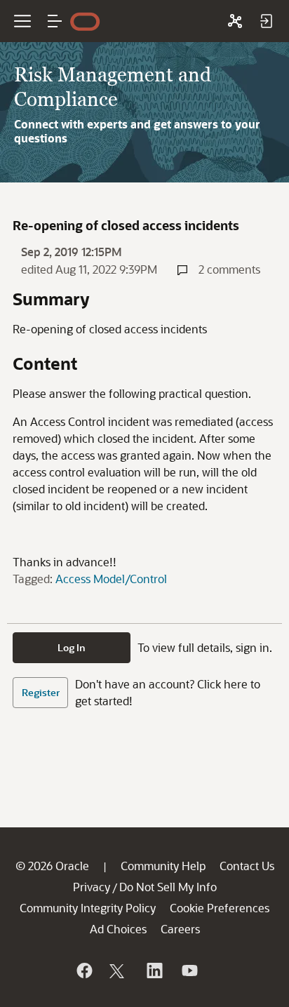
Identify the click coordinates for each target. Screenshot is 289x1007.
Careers (180, 928)
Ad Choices (118, 928)
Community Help (163, 865)
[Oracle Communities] (235, 21)
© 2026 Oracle (52, 865)
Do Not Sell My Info (168, 886)
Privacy (91, 886)
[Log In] (265, 21)
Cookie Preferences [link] (219, 907)
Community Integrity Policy (88, 907)
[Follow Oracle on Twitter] (118, 970)
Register (41, 692)
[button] (54, 21)
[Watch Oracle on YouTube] (189, 970)
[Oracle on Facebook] (83, 970)
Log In (72, 647)
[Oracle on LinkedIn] (153, 970)
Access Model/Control (111, 578)
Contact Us (247, 865)
